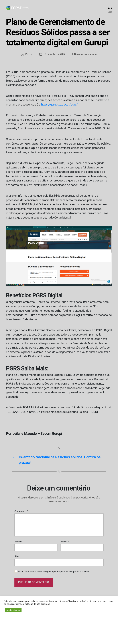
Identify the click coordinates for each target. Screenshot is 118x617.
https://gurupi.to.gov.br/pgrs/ (59, 104)
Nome (18, 541)
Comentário (21, 511)
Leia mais (45, 604)
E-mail (65, 541)
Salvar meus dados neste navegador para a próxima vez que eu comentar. (53, 571)
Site (16, 556)
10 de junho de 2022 (54, 54)
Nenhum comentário (85, 54)
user (32, 54)
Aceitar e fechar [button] (13, 610)
